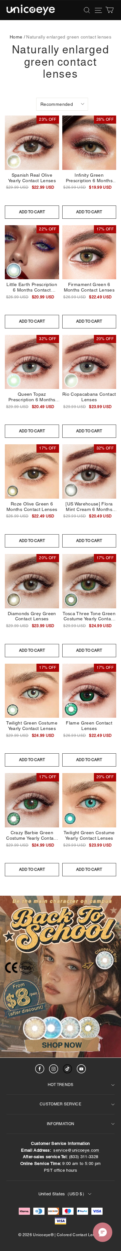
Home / (17, 36)
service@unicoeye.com (76, 1150)
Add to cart (32, 212)
